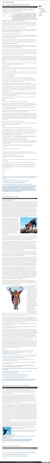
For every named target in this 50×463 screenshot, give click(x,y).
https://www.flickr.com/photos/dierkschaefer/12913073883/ (26, 365)
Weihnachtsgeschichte (12, 440)
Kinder (24, 6)
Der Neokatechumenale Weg (10, 455)
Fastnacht (29, 379)
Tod (23, 198)
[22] (23, 121)
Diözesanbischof (22, 186)
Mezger (11, 380)
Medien (22, 387)
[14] (23, 81)
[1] (2, 127)
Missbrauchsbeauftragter (13, 188)
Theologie (21, 198)
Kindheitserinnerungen (5, 439)
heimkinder (20, 6)
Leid (5, 188)
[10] (18, 58)
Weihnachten (25, 439)
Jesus (31, 438)
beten (9, 438)
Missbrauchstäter (19, 188)
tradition (25, 198)
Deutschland (10, 6)
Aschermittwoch (8, 379)
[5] (36, 29)
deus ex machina (12, 438)
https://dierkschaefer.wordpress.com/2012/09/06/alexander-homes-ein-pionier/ (14, 182)
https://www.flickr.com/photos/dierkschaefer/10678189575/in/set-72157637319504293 (24, 452)
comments (3, 193)
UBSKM (24, 190)
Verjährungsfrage (7, 191)
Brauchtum (15, 379)
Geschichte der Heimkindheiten (14, 187)
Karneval (5, 380)
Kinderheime (27, 6)
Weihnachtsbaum (30, 439)
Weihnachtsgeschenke (5, 440)
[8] (2, 148)
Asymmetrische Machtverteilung (17, 185)
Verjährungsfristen (12, 191)
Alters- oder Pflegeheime (9, 185)
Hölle (20, 187)
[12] (2, 157)
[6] (15, 37)
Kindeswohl (34, 6)
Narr (12, 380)
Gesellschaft (16, 6)
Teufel (21, 190)
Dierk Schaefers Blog (8, 2)
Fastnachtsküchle (33, 379)
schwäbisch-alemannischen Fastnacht (19, 351)
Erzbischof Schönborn (17, 455)
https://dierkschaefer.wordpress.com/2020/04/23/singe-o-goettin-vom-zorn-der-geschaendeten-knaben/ (18, 184)
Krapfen (8, 380)
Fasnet (24, 379)
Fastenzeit (26, 379)
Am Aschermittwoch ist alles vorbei (10, 196)
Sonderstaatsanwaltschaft (5, 190)
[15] (15, 83)
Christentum (6, 6)
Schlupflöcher (34, 189)
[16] (30, 88)
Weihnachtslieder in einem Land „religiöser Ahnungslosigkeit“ (16, 385)
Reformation (10, 439)
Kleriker (3, 188)
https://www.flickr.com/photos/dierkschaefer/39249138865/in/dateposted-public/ (14, 374)
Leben (16, 198)
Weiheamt (20, 191)
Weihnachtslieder (17, 440)
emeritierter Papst (32, 186)
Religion (18, 198)
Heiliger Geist (22, 438)
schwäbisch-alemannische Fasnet (25, 380)
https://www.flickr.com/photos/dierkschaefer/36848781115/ (10, 372)
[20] (15, 108)
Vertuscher (16, 191)
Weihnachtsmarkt (22, 440)
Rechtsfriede (10, 189)
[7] (2, 146)
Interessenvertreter (23, 187)
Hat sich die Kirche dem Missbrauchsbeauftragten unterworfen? (16, 4)
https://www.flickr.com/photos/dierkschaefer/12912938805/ (14, 366)
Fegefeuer (18, 438)
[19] (32, 105)
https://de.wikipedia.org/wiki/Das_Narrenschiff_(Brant (10, 368)
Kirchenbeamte (34, 187)
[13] (2, 159)
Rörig (32, 188)
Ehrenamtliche (27, 186)
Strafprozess (11, 190)
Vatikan (3, 191)
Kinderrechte (31, 6)
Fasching (21, 379)
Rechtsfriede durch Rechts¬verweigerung (18, 189)
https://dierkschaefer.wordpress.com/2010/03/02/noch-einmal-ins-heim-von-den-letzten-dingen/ (17, 180)
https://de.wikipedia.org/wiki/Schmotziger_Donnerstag (9, 353)
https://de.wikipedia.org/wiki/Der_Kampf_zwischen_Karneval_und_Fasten (15, 357)
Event (16, 438)
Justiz (22, 6)
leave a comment (4, 457)
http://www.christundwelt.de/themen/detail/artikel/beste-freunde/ (12, 454)
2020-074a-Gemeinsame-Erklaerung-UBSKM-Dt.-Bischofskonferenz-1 (26, 136)
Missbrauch (8, 188)
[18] (5, 98)
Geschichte (13, 6)
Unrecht (27, 190)
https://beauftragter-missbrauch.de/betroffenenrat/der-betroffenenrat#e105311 (14, 156)
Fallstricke (8, 187)
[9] (23, 54)
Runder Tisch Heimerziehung (28, 189)
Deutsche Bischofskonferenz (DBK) (15, 186)
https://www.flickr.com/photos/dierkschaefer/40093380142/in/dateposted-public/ (15, 377)
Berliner (12, 379)
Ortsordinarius (29, 188)
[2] (18, 17)
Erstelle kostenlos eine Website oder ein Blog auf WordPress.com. (25, 462)
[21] (13, 114)
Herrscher (26, 438)
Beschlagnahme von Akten (6, 186)
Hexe (3, 380)
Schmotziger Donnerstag (17, 380)
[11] (21, 62)
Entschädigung (4, 187)
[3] (24, 20)
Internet (29, 438)
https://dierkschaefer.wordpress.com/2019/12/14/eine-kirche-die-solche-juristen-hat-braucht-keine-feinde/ (17, 144)
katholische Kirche (28, 187)
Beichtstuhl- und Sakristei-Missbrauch (32, 185)
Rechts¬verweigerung (5, 189)
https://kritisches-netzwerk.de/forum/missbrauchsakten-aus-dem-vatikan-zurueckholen (15, 139)
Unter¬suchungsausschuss (31, 190)
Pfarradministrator (23, 455)
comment (3, 382)
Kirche (12, 198)
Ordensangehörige (24, 188)
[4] (2, 139)
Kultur (14, 198)
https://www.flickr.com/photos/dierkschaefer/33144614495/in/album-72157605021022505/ (15, 375)
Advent (7, 438)
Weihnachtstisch (27, 440)
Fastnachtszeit (30, 351)
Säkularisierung (17, 439)
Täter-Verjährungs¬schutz (16, 190)
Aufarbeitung (24, 185)
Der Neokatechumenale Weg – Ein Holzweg (12, 446)
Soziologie (27, 387)
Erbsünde (18, 379)
